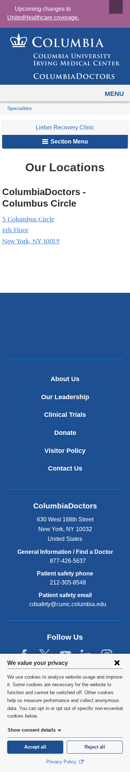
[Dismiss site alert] (116, 7)
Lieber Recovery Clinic (65, 127)
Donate (65, 432)
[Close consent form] (117, 663)
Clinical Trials (65, 414)
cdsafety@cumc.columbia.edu (67, 604)
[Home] (65, 56)
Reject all (94, 747)
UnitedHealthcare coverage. (43, 17)
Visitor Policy (65, 450)
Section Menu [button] (68, 141)
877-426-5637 (68, 561)
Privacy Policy (62, 761)
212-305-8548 (68, 582)
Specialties (19, 108)
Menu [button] (114, 93)
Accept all (35, 747)
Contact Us (65, 468)
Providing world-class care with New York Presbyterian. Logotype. (70, 337)
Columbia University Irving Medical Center (65, 314)
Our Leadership (65, 397)
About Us (65, 379)
